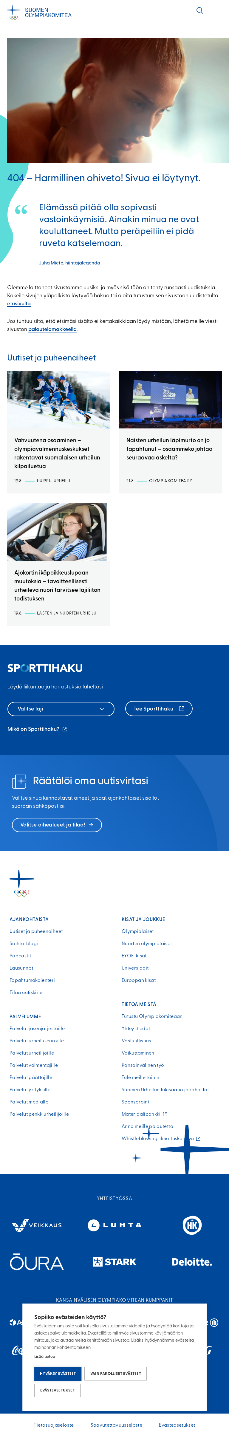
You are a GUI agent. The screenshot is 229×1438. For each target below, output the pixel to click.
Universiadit (135, 968)
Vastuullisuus (136, 1041)
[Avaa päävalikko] (217, 11)
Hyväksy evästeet (58, 1374)
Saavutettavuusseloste (117, 1425)
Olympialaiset (138, 931)
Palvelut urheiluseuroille (37, 1041)
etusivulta (19, 304)
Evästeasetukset (57, 1390)
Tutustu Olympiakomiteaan (152, 1016)
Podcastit (20, 956)
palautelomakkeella (52, 329)
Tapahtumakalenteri (32, 980)
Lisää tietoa (44, 1357)
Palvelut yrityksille (30, 1090)
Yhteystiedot (136, 1029)
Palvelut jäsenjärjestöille (37, 1029)
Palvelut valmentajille (34, 1065)
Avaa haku (199, 10)
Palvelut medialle (29, 1102)
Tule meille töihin (140, 1077)
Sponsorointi (136, 1102)
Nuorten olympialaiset (147, 944)
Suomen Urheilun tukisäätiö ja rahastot (165, 1090)
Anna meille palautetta (147, 1126)
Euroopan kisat (139, 980)
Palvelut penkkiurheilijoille (39, 1114)
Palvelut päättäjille (31, 1077)
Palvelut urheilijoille (32, 1053)
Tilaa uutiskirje (26, 992)
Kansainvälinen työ (143, 1065)
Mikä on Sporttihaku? (37, 730)
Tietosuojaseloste (54, 1425)
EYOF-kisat (134, 956)
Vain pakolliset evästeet (115, 1374)
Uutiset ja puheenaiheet (36, 931)
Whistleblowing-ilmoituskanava (159, 1139)
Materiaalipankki (142, 1114)
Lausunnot (21, 968)
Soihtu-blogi (24, 944)
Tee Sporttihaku (154, 709)
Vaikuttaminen (138, 1053)
